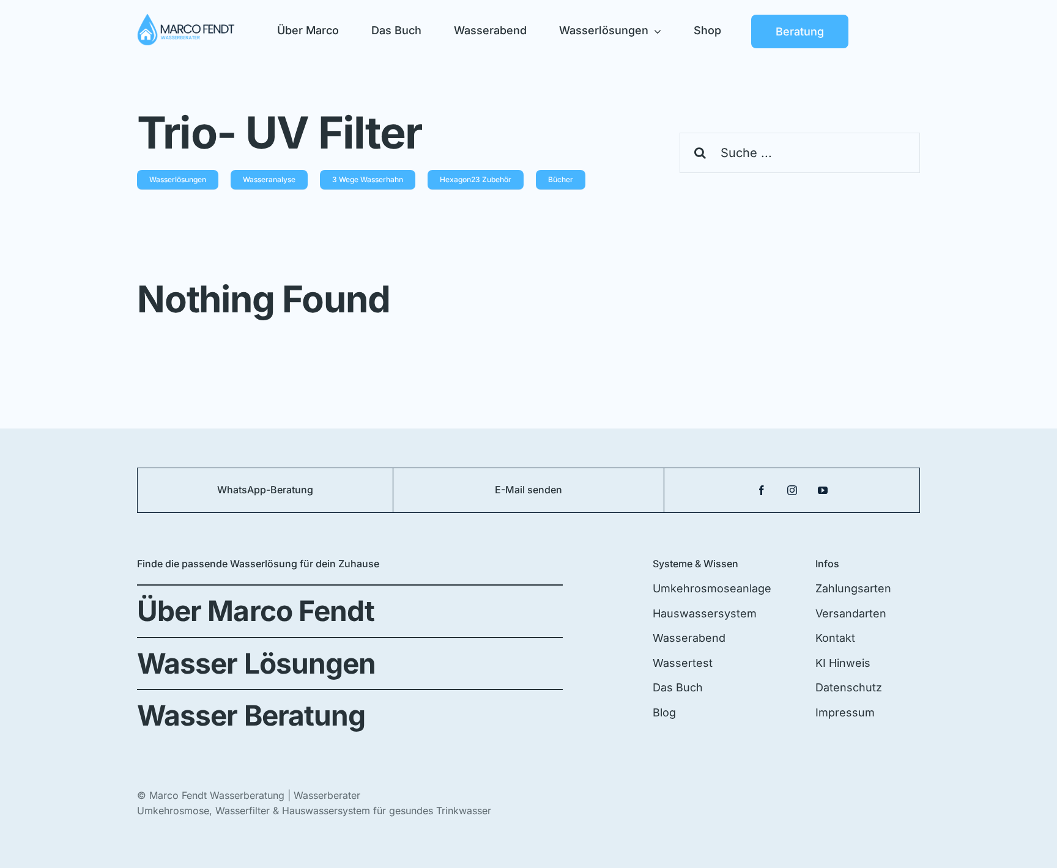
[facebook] (761, 490)
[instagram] (792, 490)
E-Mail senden (528, 490)
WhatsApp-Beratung (265, 490)
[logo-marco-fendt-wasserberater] (186, 18)
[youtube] (822, 490)
